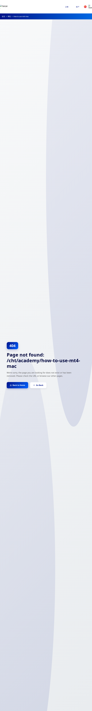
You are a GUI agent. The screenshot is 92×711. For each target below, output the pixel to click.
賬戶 (77, 7)
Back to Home (19, 385)
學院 (9, 16)
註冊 (66, 7)
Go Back (39, 385)
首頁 (3, 16)
